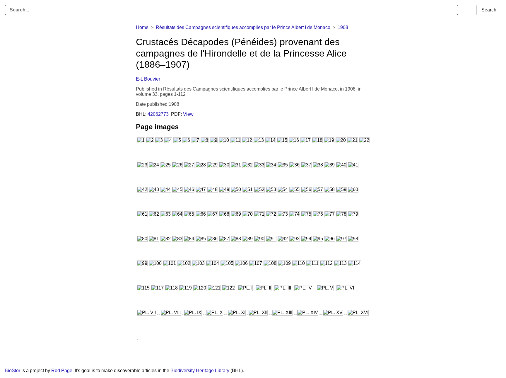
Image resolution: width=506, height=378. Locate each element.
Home (142, 27)
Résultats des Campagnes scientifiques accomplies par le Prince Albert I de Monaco (243, 27)
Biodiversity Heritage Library (199, 370)
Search (488, 9)
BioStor (12, 370)
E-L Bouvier (148, 78)
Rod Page (61, 370)
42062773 (158, 114)
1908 (343, 27)
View (188, 114)
